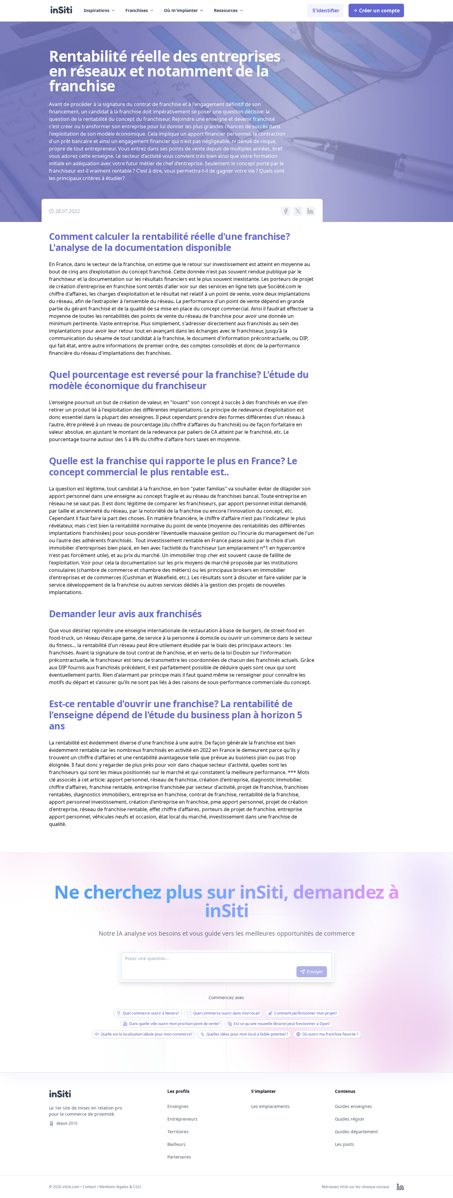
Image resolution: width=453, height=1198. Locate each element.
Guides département (356, 1131)
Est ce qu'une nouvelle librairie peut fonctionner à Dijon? (282, 1023)
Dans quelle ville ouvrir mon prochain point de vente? (174, 1023)
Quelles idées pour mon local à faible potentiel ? (247, 1034)
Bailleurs (176, 1144)
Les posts (344, 1144)
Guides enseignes (353, 1106)
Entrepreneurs (182, 1119)
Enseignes (178, 1106)
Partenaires (179, 1157)
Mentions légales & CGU (120, 1186)
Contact (89, 1186)
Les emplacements (270, 1106)
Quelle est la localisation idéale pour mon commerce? (146, 1034)
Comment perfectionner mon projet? (305, 1013)
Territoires (178, 1131)
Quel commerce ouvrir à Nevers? (151, 1013)
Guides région (349, 1119)
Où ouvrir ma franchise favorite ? (330, 1034)
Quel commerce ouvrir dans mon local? (226, 1013)
